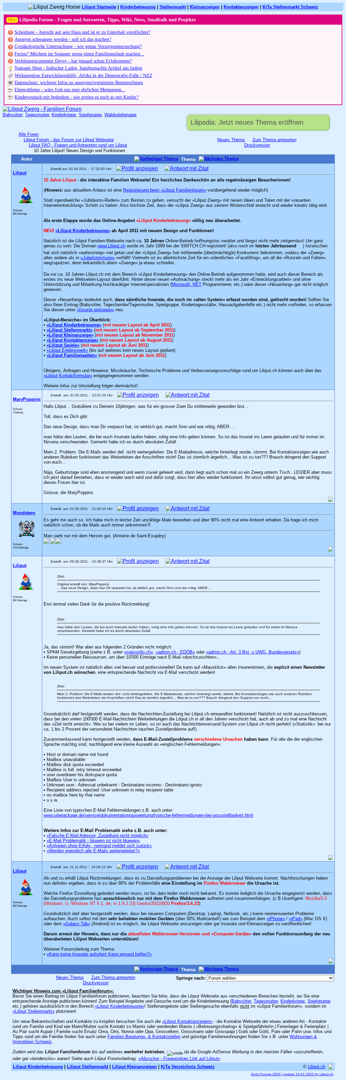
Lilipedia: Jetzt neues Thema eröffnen (247, 122)
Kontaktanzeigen (241, 6)
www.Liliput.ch (111, 245)
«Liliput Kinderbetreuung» (82, 230)
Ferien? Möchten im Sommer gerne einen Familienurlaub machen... (79, 53)
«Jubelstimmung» (97, 257)
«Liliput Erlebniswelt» (67, 350)
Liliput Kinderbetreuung (38, 1066)
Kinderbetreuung (137, 6)
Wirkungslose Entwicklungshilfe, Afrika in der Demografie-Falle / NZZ (83, 75)
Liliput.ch (316, 1066)
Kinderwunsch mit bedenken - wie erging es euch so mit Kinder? (77, 97)
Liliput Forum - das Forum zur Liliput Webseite (69, 139)
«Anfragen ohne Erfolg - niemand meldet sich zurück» (99, 845)
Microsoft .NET (186, 284)
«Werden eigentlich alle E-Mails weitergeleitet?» (93, 850)
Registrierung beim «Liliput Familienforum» (164, 190)
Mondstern (24, 512)
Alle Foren (29, 134)
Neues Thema (231, 139)
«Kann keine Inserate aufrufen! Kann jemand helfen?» (99, 954)
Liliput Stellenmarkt (87, 1066)
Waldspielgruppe (120, 114)
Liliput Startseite (99, 6)
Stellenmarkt (172, 6)
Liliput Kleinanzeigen (134, 1066)
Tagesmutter (37, 114)
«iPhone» (276, 918)
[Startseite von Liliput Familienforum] (42, 109)
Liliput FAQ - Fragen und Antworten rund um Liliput (78, 145)
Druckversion (257, 145)
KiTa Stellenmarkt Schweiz (290, 6)
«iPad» (295, 918)
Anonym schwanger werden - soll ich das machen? (63, 39)
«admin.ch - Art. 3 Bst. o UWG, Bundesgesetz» (252, 652)
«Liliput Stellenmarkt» (34, 1011)
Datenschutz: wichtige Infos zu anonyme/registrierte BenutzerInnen (79, 82)
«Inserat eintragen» (95, 309)
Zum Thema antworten (274, 139)
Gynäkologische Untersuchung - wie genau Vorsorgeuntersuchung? (78, 46)
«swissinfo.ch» (138, 652)
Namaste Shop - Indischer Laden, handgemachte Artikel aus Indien (78, 68)
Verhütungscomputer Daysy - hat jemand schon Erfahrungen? (73, 61)
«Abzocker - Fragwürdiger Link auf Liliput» (179, 1058)
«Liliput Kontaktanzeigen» (187, 1021)
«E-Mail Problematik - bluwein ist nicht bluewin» (93, 840)
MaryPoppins (27, 399)
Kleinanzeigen (205, 6)
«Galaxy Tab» (76, 923)
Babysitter (12, 114)
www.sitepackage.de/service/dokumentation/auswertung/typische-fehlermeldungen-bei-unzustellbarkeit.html (148, 815)
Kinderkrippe (64, 114)
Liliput (19, 172)
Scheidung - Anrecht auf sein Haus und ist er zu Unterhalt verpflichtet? (82, 32)
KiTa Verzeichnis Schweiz (188, 1066)
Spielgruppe (90, 114)
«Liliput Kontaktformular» (68, 375)
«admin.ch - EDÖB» (175, 652)
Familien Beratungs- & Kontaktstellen (143, 1036)
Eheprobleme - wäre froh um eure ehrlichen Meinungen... (70, 89)
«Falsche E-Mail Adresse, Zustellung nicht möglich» (97, 835)
